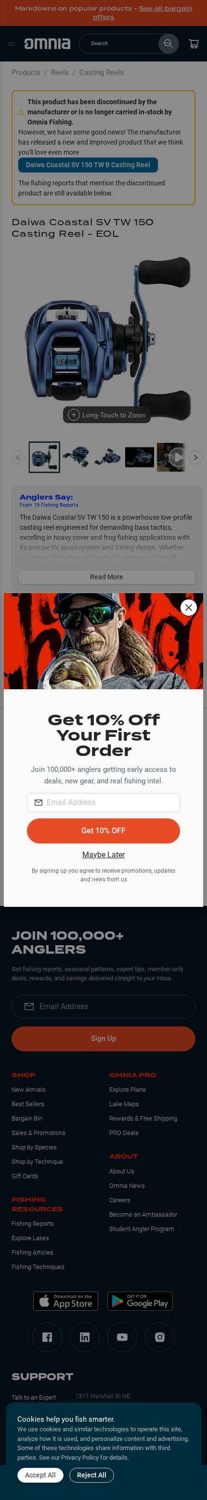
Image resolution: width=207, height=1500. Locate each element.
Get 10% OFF (103, 830)
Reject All (91, 1475)
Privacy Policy (80, 1457)
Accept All (40, 1475)
